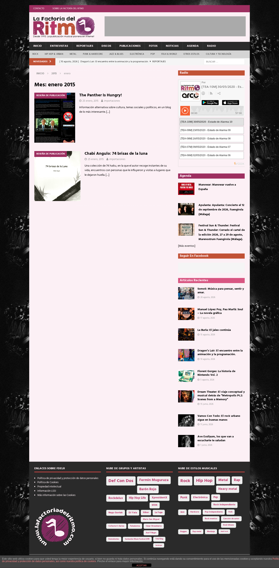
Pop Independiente (214, 512)
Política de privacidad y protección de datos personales (67, 478)
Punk (183, 497)
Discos (106, 46)
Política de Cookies (47, 482)
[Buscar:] (224, 61)
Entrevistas (59, 46)
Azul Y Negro (151, 532)
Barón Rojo (147, 489)
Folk (230, 512)
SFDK (154, 505)
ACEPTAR (141, 565)
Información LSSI (46, 491)
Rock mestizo (211, 518)
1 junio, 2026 (206, 445)
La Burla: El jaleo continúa (214, 330)
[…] (108, 112)
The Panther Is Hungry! (100, 95)
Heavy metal (227, 489)
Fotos (153, 46)
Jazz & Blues (116, 54)
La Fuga (159, 512)
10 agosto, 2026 (207, 359)
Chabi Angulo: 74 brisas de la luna (116, 153)
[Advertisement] (179, 25)
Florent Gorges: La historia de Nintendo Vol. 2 (216, 373)
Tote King (159, 539)
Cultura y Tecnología (218, 54)
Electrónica (137, 54)
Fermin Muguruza (154, 480)
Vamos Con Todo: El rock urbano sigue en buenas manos (219, 418)
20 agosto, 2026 (207, 297)
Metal (73, 54)
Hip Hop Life (137, 498)
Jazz (182, 512)
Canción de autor (231, 518)
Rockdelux (115, 498)
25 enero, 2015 (90, 101)
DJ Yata (133, 513)
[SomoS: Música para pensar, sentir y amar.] (186, 293)
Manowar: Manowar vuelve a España (217, 187)
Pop (153, 54)
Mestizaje (211, 531)
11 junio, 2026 (206, 424)
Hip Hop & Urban (54, 54)
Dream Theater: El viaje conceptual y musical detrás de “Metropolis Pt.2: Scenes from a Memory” (221, 396)
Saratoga (158, 545)
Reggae (183, 531)
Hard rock (224, 531)
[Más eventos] (186, 246)
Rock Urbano (228, 525)
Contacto (38, 8)
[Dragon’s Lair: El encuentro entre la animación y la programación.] (186, 355)
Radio (211, 46)
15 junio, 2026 (206, 404)
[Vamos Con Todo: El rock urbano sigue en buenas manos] (186, 420)
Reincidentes (113, 539)
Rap (237, 480)
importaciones (112, 101)
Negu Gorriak (115, 513)
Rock (35, 54)
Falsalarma (135, 526)
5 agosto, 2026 (207, 380)
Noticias (172, 46)
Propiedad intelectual (49, 487)
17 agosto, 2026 (207, 318)
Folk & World (169, 54)
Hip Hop (204, 480)
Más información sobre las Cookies (56, 495)
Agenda (193, 46)
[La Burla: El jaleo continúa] (186, 334)
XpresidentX (159, 498)
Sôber (146, 512)
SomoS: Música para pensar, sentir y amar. (221, 291)
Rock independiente (224, 505)
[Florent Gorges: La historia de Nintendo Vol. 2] (186, 376)
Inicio (37, 46)
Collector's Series (116, 526)
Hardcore (194, 512)
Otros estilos (191, 54)
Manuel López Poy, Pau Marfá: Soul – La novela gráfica (220, 311)
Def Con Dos (120, 481)
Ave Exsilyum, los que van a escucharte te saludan (216, 438)
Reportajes (84, 46)
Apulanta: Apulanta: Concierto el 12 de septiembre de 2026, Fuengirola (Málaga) (221, 210)
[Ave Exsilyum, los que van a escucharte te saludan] (186, 441)
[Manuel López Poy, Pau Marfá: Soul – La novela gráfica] (186, 314)
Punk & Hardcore (93, 54)
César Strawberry (154, 526)
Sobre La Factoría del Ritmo (68, 8)
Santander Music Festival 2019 (137, 539)
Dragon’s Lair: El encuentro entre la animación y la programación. (220, 352)
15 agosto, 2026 (207, 335)
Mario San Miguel (151, 519)
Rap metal (197, 531)
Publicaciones (130, 46)
